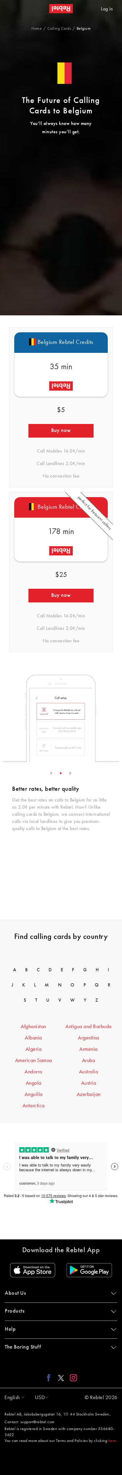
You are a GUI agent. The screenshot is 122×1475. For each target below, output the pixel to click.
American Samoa (33, 1060)
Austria (88, 1083)
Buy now (61, 430)
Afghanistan (33, 1026)
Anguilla (34, 1094)
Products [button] (14, 1311)
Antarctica (34, 1105)
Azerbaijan (89, 1094)
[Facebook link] (50, 1377)
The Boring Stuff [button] (23, 1347)
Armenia (88, 1049)
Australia (88, 1072)
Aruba (88, 1060)
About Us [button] (15, 1293)
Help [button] (10, 1329)
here (112, 1441)
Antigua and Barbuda (88, 1026)
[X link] (61, 1377)
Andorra (33, 1072)
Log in (107, 9)
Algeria (33, 1049)
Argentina (88, 1038)
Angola (33, 1083)
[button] (13, 1397)
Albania (33, 1038)
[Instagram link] (72, 1377)
